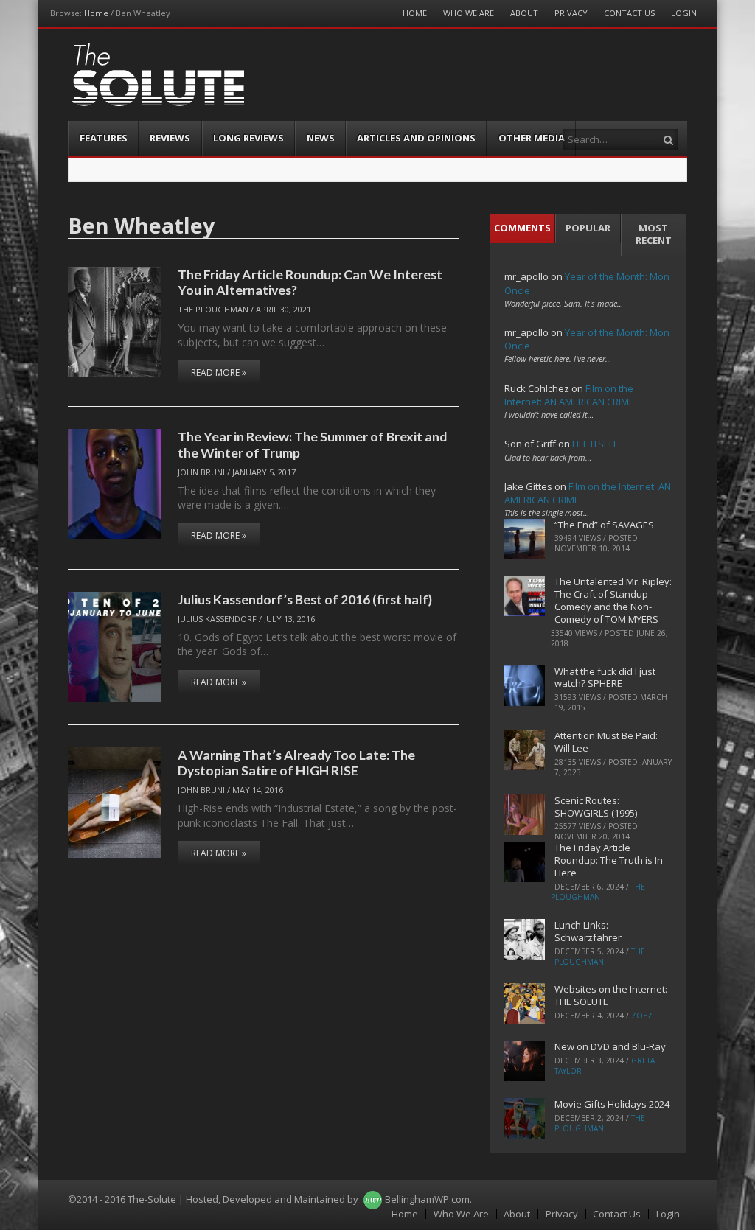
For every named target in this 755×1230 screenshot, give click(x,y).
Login (684, 13)
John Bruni (201, 472)
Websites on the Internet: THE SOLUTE (610, 995)
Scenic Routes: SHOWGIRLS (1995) (595, 807)
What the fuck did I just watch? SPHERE (604, 678)
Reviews (170, 137)
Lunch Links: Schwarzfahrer (588, 931)
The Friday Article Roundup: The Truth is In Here (608, 860)
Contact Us (629, 13)
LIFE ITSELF (595, 443)
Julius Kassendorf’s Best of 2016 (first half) (305, 599)
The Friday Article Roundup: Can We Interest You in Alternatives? (310, 282)
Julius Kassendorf (217, 618)
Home (96, 12)
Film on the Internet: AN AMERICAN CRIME (569, 395)
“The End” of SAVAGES (604, 524)
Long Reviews (248, 137)
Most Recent (654, 234)
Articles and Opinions (416, 137)
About (524, 13)
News (321, 137)
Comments (522, 227)
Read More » (218, 372)
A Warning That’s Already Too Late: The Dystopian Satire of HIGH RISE (296, 762)
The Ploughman (213, 309)
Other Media (531, 137)
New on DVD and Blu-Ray (610, 1046)
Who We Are (468, 13)
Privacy (571, 13)
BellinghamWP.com (427, 1199)
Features (104, 137)
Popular (588, 227)
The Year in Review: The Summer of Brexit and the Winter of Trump (312, 444)
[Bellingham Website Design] (373, 1199)
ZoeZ (642, 1015)
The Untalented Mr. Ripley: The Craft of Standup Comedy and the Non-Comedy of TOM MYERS (613, 600)
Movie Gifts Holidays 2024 (611, 1104)
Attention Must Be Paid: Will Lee (606, 742)
